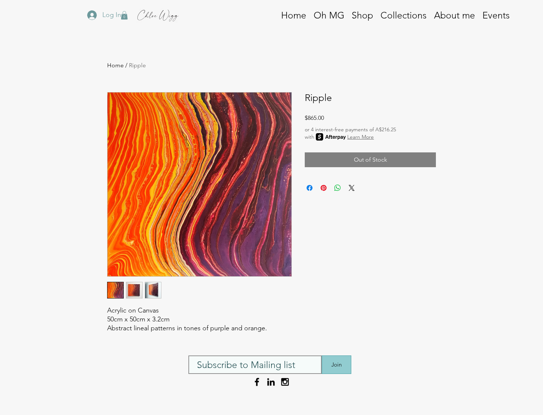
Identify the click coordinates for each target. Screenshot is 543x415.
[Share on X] (351, 187)
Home (115, 65)
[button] (403, 15)
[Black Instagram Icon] (285, 382)
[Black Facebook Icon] (257, 382)
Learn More (360, 137)
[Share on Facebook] (309, 187)
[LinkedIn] (271, 382)
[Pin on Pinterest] (323, 187)
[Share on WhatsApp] (337, 187)
